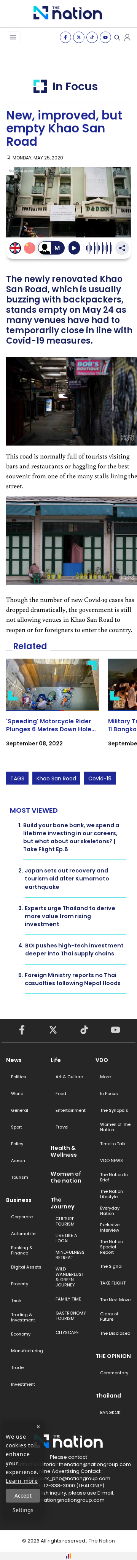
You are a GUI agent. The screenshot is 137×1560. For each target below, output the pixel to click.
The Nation (102, 1540)
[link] (52, 709)
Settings (23, 1510)
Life (56, 1060)
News (14, 1060)
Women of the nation (66, 1177)
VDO (102, 1060)
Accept (23, 1495)
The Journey (63, 1203)
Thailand (108, 1395)
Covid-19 (100, 778)
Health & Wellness (64, 1151)
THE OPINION (113, 1356)
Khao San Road (56, 778)
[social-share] (65, 37)
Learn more (22, 1480)
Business (19, 1200)
